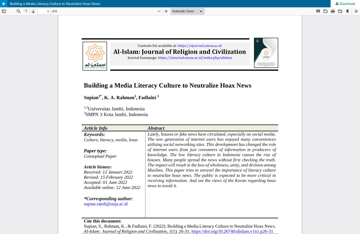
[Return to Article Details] (3, 3)
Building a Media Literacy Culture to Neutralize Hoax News (55, 4)
